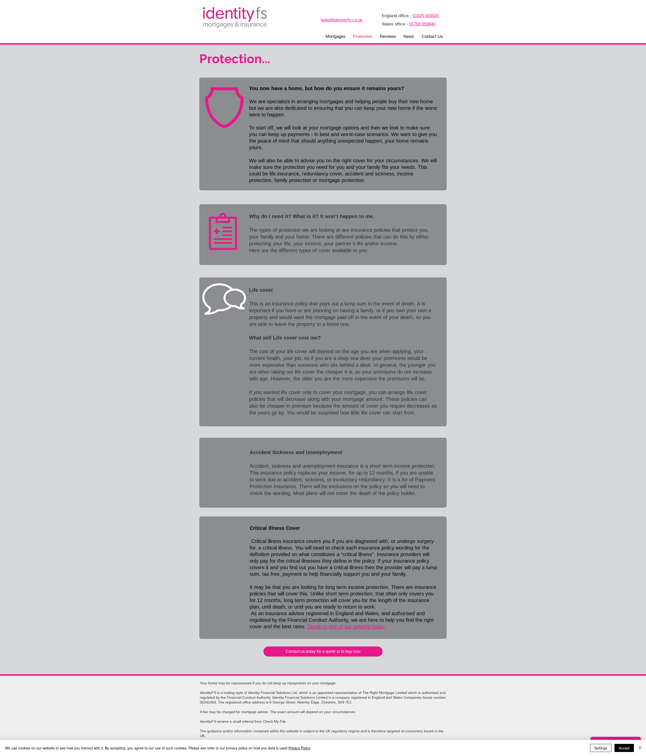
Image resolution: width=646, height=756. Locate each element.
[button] (335, 37)
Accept (624, 747)
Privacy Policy (299, 747)
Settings (600, 747)
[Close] (640, 748)
